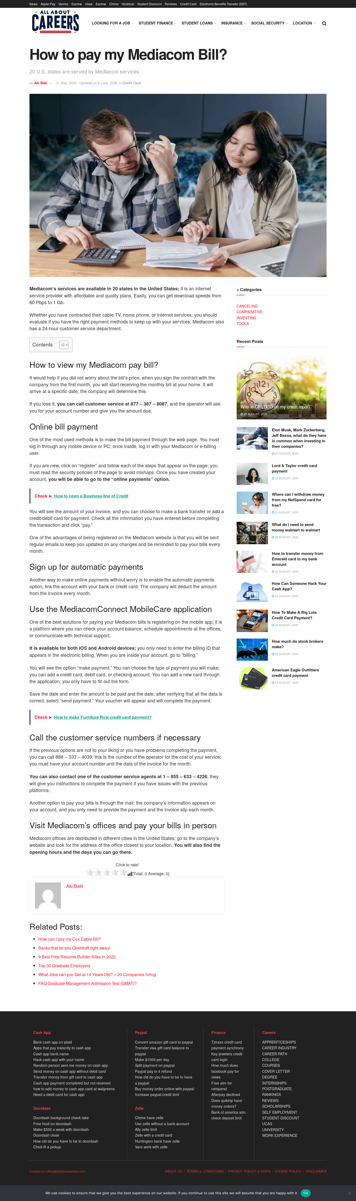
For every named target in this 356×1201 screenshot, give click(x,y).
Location (302, 23)
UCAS (267, 1123)
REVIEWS (270, 1100)
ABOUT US (173, 1171)
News (33, 4)
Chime (114, 4)
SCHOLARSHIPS (276, 1106)
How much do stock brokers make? (297, 643)
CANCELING (247, 306)
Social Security (267, 23)
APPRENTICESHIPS (279, 1042)
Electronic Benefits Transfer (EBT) (223, 4)
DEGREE (269, 1077)
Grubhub (128, 4)
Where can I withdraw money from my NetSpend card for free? (298, 499)
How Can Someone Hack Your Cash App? (299, 586)
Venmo (63, 4)
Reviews (171, 4)
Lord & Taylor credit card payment (294, 468)
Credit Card (188, 4)
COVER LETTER (276, 1071)
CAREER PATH (274, 1053)
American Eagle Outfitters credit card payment (295, 672)
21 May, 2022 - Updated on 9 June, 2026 (86, 82)
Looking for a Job (111, 23)
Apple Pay (48, 4)
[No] (349, 1193)
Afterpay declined (225, 1094)
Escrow (76, 4)
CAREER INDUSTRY (279, 1047)
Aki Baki (40, 82)
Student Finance (156, 23)
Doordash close (46, 1135)
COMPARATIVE (249, 311)
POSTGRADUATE (277, 1088)
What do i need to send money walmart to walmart (296, 527)
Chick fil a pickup (47, 1146)
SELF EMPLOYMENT (279, 1112)
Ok (305, 1193)
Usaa (89, 4)
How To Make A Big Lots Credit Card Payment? (294, 615)
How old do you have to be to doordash (65, 1141)
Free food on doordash (52, 1123)
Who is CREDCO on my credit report (275, 406)
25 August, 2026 (255, 414)
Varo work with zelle (151, 1146)
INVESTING (246, 317)
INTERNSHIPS (274, 1083)
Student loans (197, 23)
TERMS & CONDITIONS (205, 1171)
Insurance (232, 23)
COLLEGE (270, 1059)
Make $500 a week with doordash (61, 1129)
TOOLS (243, 323)
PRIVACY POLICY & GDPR (249, 1171)
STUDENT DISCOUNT (280, 1117)
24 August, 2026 (286, 571)
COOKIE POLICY (288, 1171)
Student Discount (149, 4)
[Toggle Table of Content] (61, 344)
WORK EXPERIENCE (279, 1135)
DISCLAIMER (316, 1171)
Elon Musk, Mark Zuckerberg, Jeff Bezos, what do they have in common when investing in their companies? (299, 438)
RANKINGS (271, 1094)
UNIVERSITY (273, 1129)
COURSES (271, 1065)
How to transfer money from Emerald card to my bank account (297, 558)
